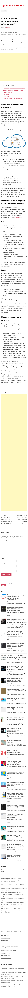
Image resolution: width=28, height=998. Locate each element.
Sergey (3, 980)
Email (3, 563)
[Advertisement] (14, 67)
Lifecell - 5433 (5, 940)
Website (3, 569)
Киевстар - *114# (6, 955)
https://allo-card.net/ (19, 992)
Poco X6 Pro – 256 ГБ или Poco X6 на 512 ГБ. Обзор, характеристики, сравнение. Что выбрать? (13, 894)
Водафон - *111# (5, 953)
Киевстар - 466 (5, 938)
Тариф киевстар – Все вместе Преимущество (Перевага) (6, 518)
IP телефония (9, 387)
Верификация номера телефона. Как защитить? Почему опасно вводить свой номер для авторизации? (12, 880)
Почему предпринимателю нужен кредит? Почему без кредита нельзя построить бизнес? (12, 904)
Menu (5, 10)
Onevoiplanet (18, 217)
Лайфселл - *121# (6, 958)
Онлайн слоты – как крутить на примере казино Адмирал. (21, 518)
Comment (4, 540)
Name (3, 558)
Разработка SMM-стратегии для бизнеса (12, 908)
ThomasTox (4, 972)
